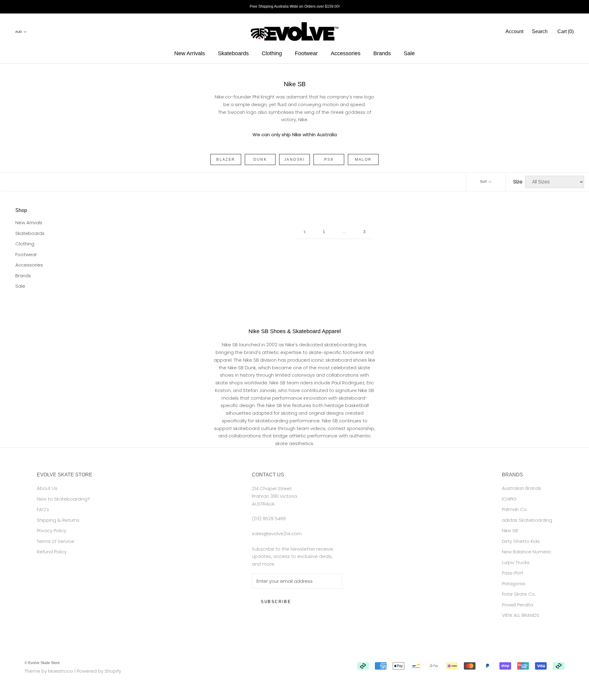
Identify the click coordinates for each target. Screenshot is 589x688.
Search (540, 31)
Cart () (565, 31)
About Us (47, 488)
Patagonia (513, 583)
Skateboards (233, 53)
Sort (483, 181)
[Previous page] (304, 232)
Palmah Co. (515, 509)
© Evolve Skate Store (42, 663)
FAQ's (43, 509)
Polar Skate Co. (519, 594)
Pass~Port (512, 573)
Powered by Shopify (99, 671)
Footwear (306, 53)
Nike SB (510, 530)
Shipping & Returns (58, 520)
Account (514, 31)
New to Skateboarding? (63, 499)
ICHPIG (509, 499)
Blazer (225, 159)
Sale (409, 53)
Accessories (345, 53)
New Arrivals (189, 53)
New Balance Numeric (526, 551)
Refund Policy (52, 551)
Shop (21, 210)
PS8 (328, 159)
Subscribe (276, 601)
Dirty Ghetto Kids (521, 541)
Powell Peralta (517, 605)
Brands (382, 53)
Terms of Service (55, 541)
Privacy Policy (51, 530)
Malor (363, 159)
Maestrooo (60, 671)
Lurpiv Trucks (515, 562)
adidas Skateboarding (527, 520)
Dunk (260, 159)
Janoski (294, 159)
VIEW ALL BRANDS (520, 615)
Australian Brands (521, 488)
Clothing (272, 53)
